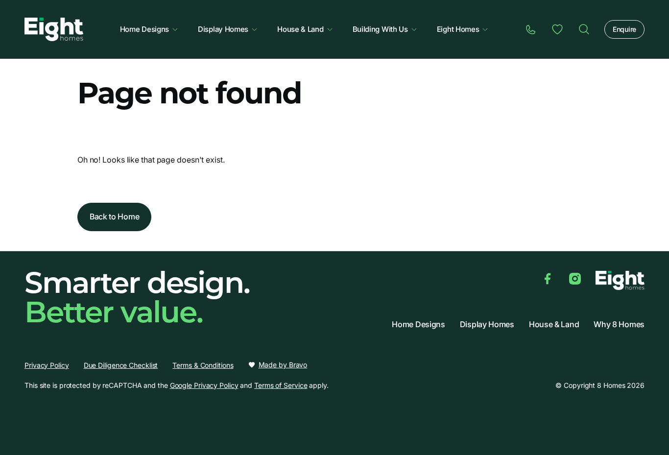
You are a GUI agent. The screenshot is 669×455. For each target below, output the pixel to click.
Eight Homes (458, 29)
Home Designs (144, 29)
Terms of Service (280, 385)
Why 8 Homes (619, 324)
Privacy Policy (46, 365)
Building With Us (380, 29)
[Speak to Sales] (531, 29)
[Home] (584, 29)
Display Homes (223, 29)
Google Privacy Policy (204, 385)
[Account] (557, 29)
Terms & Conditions (202, 365)
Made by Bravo (283, 364)
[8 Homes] (53, 28)
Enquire (624, 29)
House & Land (300, 29)
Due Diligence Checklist (121, 365)
